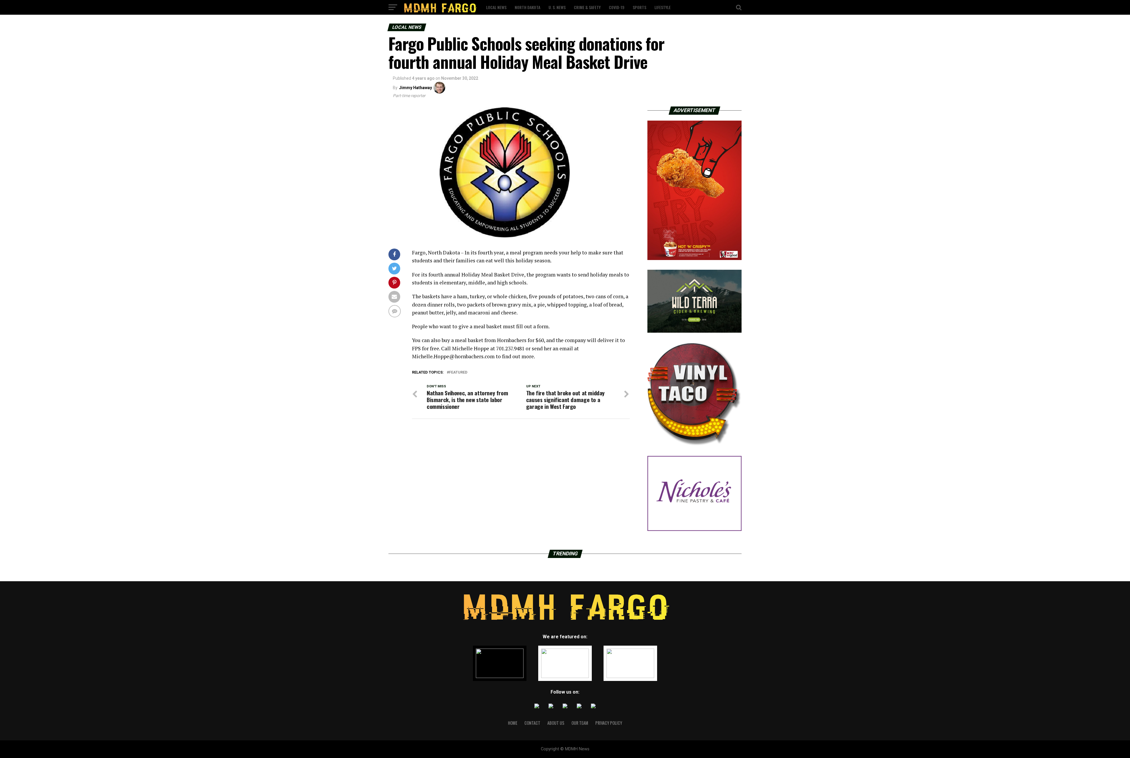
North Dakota (527, 7)
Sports (639, 7)
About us (555, 723)
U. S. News (557, 7)
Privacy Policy (608, 723)
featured (458, 372)
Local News (496, 7)
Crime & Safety (587, 7)
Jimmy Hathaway (415, 87)
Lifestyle (662, 7)
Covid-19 (616, 7)
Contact (532, 723)
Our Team (579, 723)
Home (512, 723)
